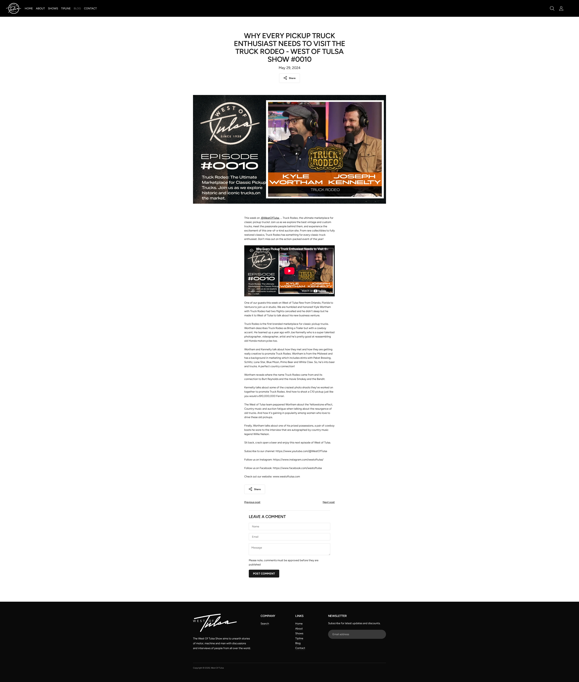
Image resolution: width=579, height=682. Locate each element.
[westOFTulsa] (13, 8)
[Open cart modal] (570, 8)
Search (265, 623)
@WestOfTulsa (270, 218)
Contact (90, 8)
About (40, 8)
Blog (77, 8)
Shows (53, 8)
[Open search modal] (552, 8)
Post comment (264, 573)
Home (29, 8)
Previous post (252, 502)
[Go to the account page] (561, 8)
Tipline (66, 8)
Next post (329, 502)
